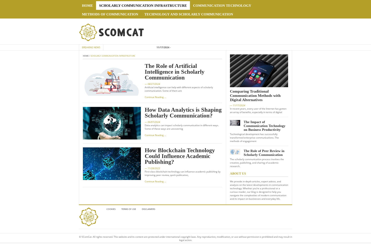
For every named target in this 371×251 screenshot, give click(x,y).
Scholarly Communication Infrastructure (143, 6)
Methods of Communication (110, 14)
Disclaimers (148, 209)
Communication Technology (222, 6)
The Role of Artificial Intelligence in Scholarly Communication (174, 72)
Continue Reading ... (155, 97)
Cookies (111, 209)
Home (87, 6)
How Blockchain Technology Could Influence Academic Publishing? (180, 156)
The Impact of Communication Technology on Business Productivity (264, 126)
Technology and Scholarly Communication (188, 14)
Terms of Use (128, 209)
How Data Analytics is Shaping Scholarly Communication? (183, 112)
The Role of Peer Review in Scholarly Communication (264, 153)
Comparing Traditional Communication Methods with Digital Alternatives (255, 95)
